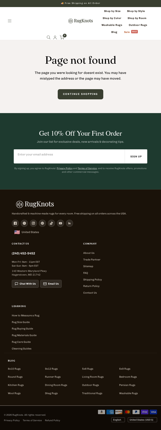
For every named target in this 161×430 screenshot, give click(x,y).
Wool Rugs (14, 393)
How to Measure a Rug (25, 315)
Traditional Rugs (92, 393)
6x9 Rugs (124, 368)
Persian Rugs (127, 385)
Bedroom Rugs (128, 376)
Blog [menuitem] (114, 32)
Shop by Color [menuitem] (112, 18)
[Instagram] (33, 223)
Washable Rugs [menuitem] (112, 25)
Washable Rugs (128, 393)
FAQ (85, 272)
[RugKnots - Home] (81, 21)
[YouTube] (60, 223)
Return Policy (91, 286)
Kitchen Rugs (16, 385)
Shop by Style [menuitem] (136, 11)
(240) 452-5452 (23, 253)
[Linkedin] (69, 223)
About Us (88, 252)
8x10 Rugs (14, 368)
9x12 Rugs (51, 368)
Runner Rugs (53, 376)
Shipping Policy (92, 279)
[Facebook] (15, 223)
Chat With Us (28, 283)
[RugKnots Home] (80, 204)
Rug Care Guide (21, 341)
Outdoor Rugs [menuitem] (138, 25)
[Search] (48, 37)
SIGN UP (136, 156)
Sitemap (88, 266)
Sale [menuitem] (127, 32)
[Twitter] (24, 223)
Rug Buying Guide (22, 328)
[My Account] (55, 37)
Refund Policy (52, 420)
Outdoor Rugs (90, 385)
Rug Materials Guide (24, 335)
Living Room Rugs (93, 376)
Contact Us (90, 292)
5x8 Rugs (87, 368)
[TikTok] (51, 223)
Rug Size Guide (21, 322)
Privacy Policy (64, 168)
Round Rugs (15, 376)
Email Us (53, 283)
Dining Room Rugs (56, 385)
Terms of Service (87, 168)
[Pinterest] (42, 223)
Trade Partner (91, 259)
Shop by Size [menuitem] (112, 11)
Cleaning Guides (21, 348)
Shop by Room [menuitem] (137, 18)
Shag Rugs (51, 393)
